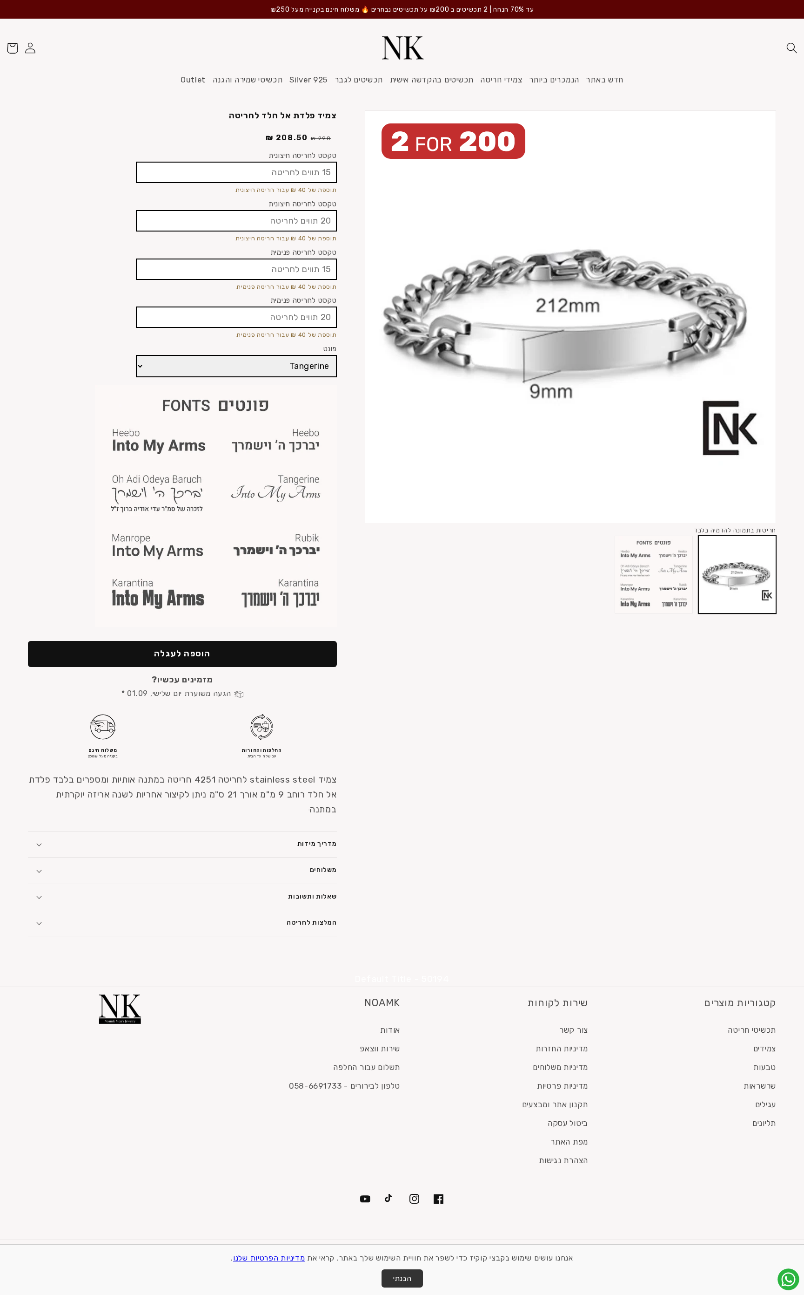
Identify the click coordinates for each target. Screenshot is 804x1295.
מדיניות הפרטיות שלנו (269, 1258)
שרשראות (760, 1086)
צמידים (764, 1048)
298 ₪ (321, 138)
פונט (330, 348)
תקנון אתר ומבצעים (555, 1104)
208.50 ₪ (287, 137)
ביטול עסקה (568, 1123)
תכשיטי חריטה (752, 1030)
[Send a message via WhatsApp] (788, 1279)
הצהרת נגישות (563, 1160)
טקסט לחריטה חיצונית (302, 155)
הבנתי (402, 1278)
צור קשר (573, 1030)
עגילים (765, 1104)
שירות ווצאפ (380, 1048)
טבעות (764, 1067)
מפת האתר (569, 1141)
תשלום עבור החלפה (366, 1067)
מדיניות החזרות (562, 1048)
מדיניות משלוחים (560, 1067)
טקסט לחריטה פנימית (303, 252)
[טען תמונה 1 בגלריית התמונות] (737, 574)
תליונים (764, 1123)
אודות (390, 1030)
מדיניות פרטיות (562, 1086)
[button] (791, 48)
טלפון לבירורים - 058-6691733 (344, 1086)
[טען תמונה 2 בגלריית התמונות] (653, 574)
